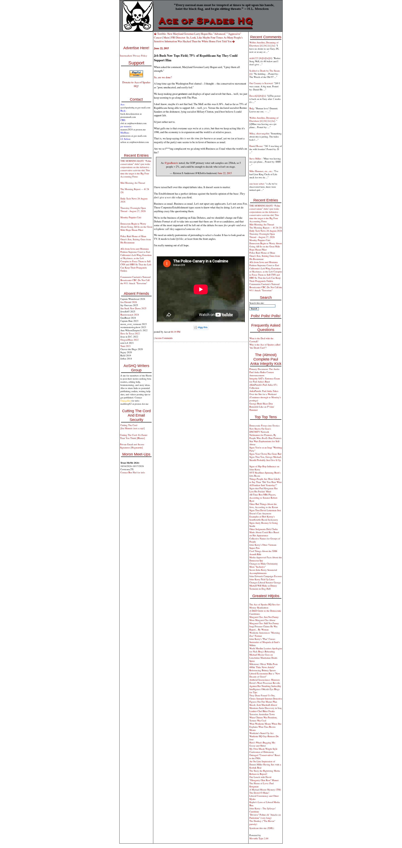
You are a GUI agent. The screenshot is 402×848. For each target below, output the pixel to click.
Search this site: (256, 302)
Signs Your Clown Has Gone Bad (265, 453)
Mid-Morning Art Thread (132, 182)
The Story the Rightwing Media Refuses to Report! (264, 772)
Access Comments (164, 338)
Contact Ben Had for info (132, 472)
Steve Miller (255, 158)
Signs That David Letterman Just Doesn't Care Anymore (265, 512)
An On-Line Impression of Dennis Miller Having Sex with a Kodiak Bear (265, 764)
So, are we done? (163, 77)
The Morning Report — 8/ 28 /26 (265, 227)
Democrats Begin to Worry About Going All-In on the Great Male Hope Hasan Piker (136, 226)
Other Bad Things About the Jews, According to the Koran (263, 505)
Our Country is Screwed (261, 83)
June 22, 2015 (225, 173)
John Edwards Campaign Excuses (265, 576)
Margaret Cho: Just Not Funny (264, 616)
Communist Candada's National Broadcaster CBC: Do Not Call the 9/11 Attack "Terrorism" (135, 280)
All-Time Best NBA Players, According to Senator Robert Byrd (263, 497)
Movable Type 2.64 (258, 838)
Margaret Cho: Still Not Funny (264, 623)
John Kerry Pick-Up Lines (261, 579)
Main (166, 37)
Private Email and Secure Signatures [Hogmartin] (132, 446)
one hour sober (256, 183)
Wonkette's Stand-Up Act (261, 733)
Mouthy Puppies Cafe (130, 217)
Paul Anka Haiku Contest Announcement (261, 374)
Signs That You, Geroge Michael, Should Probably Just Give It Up (265, 458)
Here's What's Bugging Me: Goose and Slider (262, 744)
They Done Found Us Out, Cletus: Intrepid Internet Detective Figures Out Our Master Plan (265, 698)
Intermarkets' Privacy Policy (133, 55)
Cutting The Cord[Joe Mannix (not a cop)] (132, 426)
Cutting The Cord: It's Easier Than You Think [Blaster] (133, 436)
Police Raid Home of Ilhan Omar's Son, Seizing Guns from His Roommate (135, 239)
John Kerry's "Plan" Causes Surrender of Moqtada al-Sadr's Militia (264, 642)
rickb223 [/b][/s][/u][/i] (260, 58)
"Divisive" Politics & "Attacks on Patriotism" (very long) (265, 816)
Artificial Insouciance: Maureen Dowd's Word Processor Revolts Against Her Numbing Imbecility (265, 683)
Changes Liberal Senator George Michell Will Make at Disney (265, 584)
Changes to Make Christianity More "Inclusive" (263, 565)
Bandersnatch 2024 (129, 314)
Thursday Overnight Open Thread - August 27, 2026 (133, 209)
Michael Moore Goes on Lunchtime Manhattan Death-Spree (263, 657)
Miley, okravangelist (259, 133)
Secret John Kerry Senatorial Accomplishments (263, 571)
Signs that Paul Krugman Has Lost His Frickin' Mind (263, 490)
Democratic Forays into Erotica (264, 425)
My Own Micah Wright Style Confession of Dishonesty (263, 750)
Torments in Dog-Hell (260, 588)
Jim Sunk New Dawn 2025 (133, 308)
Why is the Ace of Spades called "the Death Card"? (264, 346)
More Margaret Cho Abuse (262, 620)
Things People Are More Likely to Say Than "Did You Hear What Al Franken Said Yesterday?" (265, 482)
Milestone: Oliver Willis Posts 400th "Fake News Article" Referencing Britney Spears (263, 667)
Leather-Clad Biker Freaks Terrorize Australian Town (262, 712)
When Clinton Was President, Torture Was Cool (263, 719)
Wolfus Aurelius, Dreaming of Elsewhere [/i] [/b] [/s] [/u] (263, 44)
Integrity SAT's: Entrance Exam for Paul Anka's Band (264, 380)
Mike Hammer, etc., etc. (261, 171)
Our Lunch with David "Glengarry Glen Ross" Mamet (263, 778)
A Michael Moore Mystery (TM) (265, 789)
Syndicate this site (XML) (261, 828)
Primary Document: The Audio (264, 369)
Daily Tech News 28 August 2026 (265, 230)
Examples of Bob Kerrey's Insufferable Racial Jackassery (263, 518)
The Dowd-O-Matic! (259, 792)
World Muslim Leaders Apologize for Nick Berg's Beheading (265, 650)
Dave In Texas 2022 (130, 333)
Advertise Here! (136, 48)
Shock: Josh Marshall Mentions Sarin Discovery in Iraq (265, 706)
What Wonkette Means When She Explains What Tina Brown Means (265, 726)
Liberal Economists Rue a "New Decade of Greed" (264, 675)
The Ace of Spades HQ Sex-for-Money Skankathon (264, 606)
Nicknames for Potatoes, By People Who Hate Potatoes (265, 436)
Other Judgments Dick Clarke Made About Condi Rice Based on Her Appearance (264, 532)
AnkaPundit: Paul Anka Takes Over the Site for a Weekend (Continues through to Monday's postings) (265, 395)
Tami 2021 (125, 346)
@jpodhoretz (171, 163)
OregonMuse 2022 (129, 339)
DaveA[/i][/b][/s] (257, 95)
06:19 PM (175, 331)
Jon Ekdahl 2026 (128, 302)
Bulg (251, 108)
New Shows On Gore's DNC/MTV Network (260, 430)
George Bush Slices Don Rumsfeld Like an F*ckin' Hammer (261, 406)
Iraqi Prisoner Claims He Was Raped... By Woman (263, 628)
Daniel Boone (256, 146)
